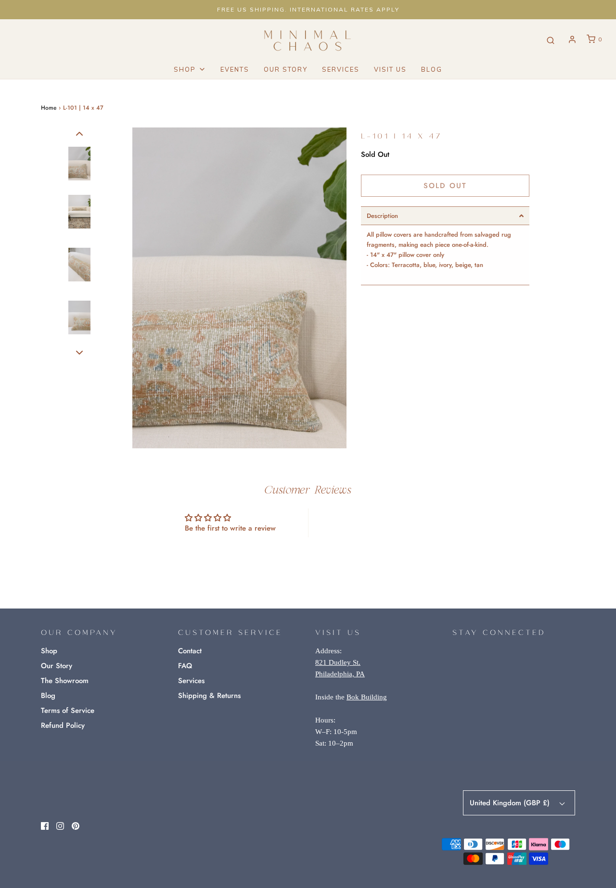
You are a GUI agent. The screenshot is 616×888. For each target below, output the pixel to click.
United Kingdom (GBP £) (511, 803)
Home (48, 107)
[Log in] (572, 39)
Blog (431, 69)
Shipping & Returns (209, 695)
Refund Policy (63, 725)
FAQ (185, 665)
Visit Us (390, 69)
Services (340, 69)
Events (234, 69)
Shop (49, 651)
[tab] (445, 215)
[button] (79, 133)
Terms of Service (67, 710)
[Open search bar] (550, 39)
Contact (190, 651)
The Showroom (65, 680)
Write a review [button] (386, 522)
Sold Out (445, 185)
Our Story (286, 69)
